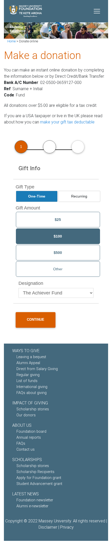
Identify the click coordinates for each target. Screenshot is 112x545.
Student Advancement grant (39, 484)
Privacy (67, 527)
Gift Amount (28, 208)
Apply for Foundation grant (38, 478)
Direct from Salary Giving (37, 369)
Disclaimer (48, 527)
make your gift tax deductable (67, 122)
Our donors (26, 415)
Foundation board (31, 431)
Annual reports (28, 437)
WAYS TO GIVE (26, 350)
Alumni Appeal (28, 363)
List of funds (27, 381)
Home (11, 41)
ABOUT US (22, 425)
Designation (30, 283)
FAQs (20, 443)
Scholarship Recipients (35, 472)
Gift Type (25, 186)
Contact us (25, 449)
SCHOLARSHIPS (27, 459)
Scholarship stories (32, 409)
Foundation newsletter (34, 500)
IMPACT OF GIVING (30, 402)
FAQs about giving (31, 393)
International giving (31, 387)
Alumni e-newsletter (32, 506)
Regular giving (28, 375)
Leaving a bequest (31, 357)
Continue (35, 319)
